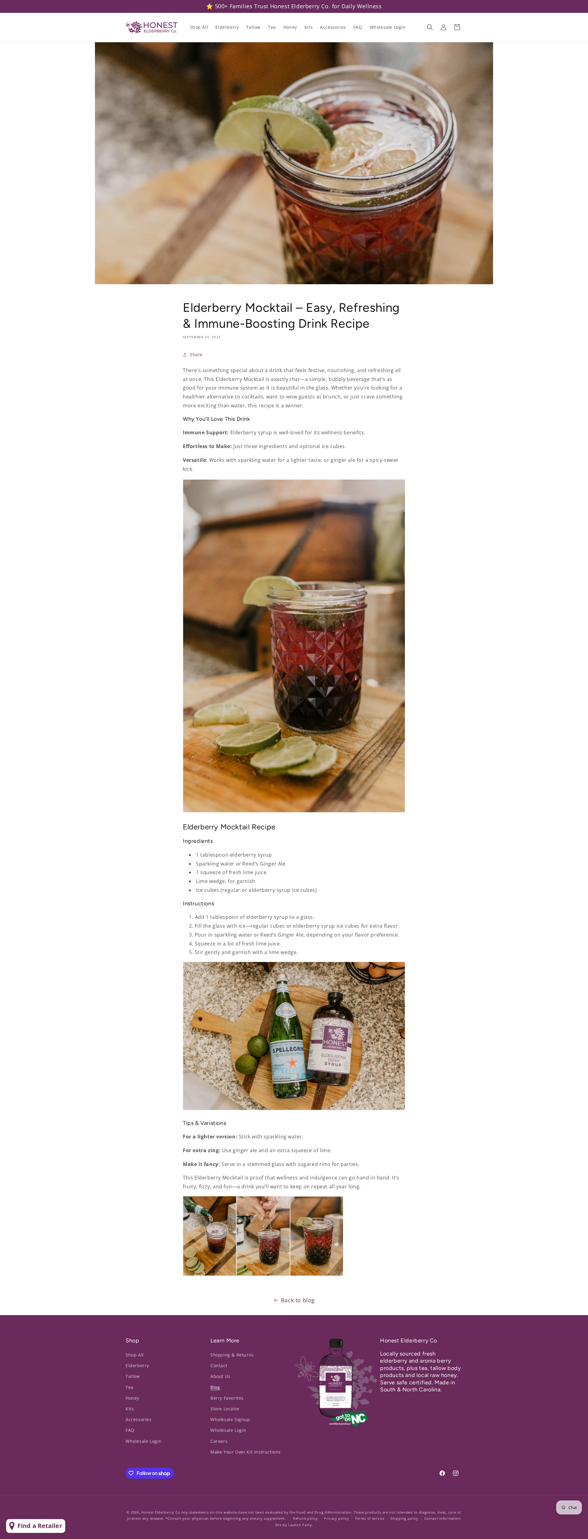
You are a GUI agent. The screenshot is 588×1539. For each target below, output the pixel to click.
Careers (219, 1441)
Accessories (139, 1419)
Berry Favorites (227, 1398)
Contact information (442, 1518)
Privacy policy (336, 1518)
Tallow (133, 1376)
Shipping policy (404, 1518)
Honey (132, 1398)
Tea (130, 1387)
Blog (215, 1387)
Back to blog (298, 1300)
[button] (430, 27)
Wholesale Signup (230, 1419)
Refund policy (305, 1518)
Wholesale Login (144, 1441)
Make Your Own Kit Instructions (245, 1452)
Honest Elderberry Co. (161, 1512)
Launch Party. (300, 1524)
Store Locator (225, 1409)
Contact (218, 1365)
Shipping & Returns (232, 1355)
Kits (130, 1409)
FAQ (130, 1430)
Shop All (135, 1355)
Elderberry (137, 1365)
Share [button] (196, 354)
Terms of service (369, 1518)
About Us (220, 1376)
